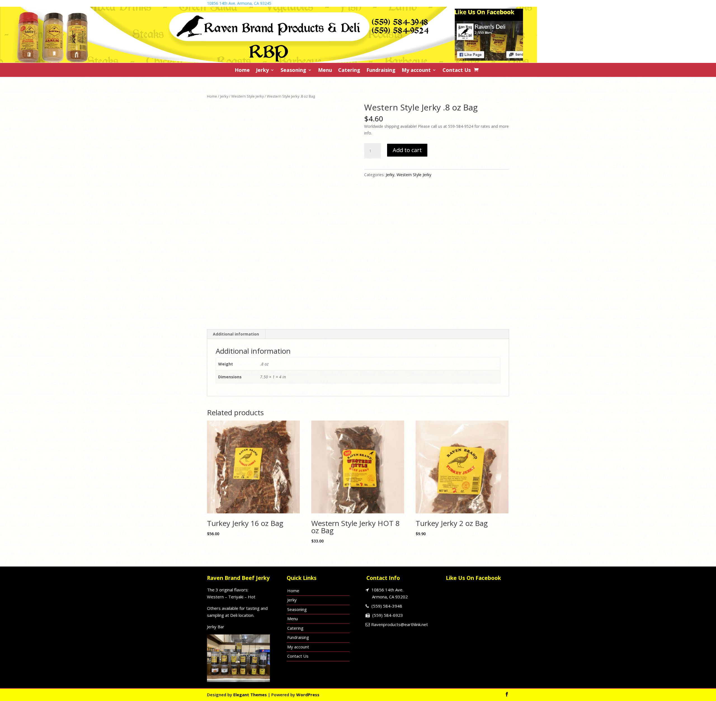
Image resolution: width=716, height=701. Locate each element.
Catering (349, 70)
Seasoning (293, 70)
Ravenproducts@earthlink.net (399, 624)
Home (242, 70)
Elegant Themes (250, 694)
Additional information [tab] (236, 334)
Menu (325, 70)
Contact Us (456, 70)
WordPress (307, 694)
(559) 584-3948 (386, 606)
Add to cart (407, 150)
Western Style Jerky (247, 96)
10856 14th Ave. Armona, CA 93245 (239, 3)
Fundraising (380, 70)
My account (416, 70)
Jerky (262, 70)
